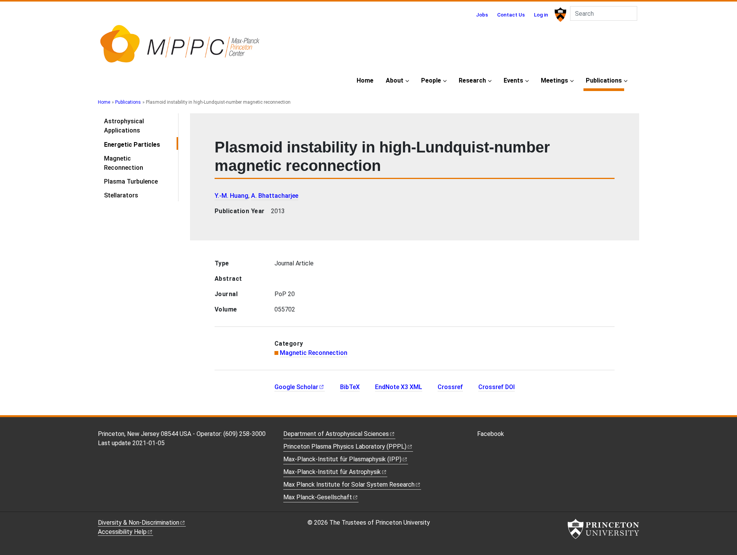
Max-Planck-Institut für (332, 471)
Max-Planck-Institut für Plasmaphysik (342, 459)
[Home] (179, 47)
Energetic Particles (141, 144)
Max (317, 497)
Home (365, 80)
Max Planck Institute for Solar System (349, 484)
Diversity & (138, 522)
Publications (605, 80)
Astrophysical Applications (124, 126)
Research (472, 80)
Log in (541, 15)
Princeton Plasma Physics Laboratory (345, 446)
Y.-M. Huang (231, 195)
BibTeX (350, 387)
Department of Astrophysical (336, 433)
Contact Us (511, 15)
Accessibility (122, 531)
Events (513, 80)
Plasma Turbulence (131, 181)
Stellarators (121, 195)
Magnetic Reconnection (123, 163)
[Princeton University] (559, 14)
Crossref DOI (496, 387)
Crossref (450, 387)
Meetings (554, 80)
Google (296, 387)
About (394, 80)
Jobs (482, 15)
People (431, 80)
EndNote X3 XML (398, 387)
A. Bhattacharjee (274, 195)
